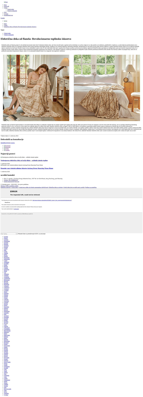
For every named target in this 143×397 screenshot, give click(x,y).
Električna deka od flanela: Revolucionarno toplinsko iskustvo (20, 26)
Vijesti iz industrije (12, 11)
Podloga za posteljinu (90, 187)
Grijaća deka (14, 187)
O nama (6, 14)
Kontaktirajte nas (8, 15)
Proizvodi (6, 6)
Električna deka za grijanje (56, 187)
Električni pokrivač (6, 187)
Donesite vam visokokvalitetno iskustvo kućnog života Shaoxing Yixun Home (27, 168)
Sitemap (3, 186)
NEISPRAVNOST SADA (8, 143)
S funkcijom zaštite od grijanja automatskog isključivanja (33, 187)
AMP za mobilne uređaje (11, 186)
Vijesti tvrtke (10, 9)
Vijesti (5, 8)
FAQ (5, 12)
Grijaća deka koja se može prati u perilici (74, 187)
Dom (5, 5)
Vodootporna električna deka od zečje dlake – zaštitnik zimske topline (24, 160)
